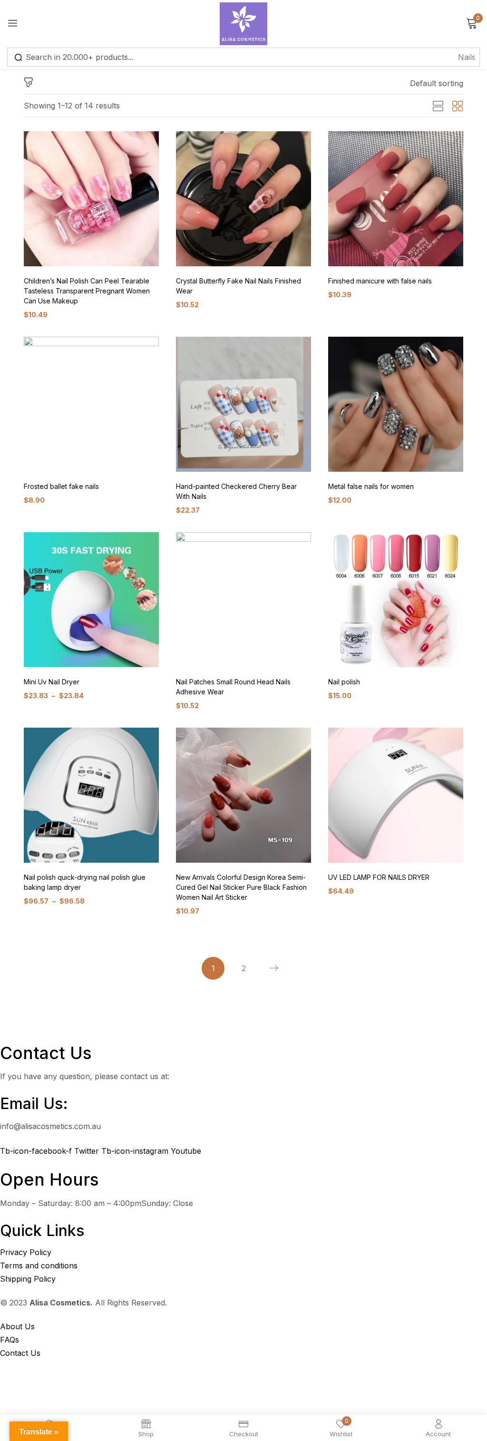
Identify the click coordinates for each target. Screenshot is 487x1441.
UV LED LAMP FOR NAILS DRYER (378, 877)
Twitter (87, 1151)
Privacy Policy (25, 1252)
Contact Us (20, 1353)
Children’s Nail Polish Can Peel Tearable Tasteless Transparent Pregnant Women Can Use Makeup (87, 291)
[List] (438, 106)
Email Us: (34, 1103)
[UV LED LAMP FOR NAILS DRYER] (395, 795)
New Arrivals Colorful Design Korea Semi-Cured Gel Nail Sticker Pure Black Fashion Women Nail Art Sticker (241, 887)
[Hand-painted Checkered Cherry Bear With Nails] (243, 404)
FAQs (9, 1339)
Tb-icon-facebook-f (37, 1151)
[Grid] (457, 106)
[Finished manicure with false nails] (395, 198)
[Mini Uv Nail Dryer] (91, 599)
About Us (17, 1326)
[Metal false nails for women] (395, 404)
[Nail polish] (395, 599)
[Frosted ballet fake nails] (91, 404)
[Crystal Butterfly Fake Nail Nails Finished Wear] (243, 198)
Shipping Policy (28, 1279)
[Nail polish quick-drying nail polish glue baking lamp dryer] (91, 795)
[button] (436, 83)
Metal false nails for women (371, 486)
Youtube (186, 1151)
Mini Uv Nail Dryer (51, 682)
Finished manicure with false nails (380, 281)
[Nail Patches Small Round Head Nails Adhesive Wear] (243, 599)
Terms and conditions (39, 1265)
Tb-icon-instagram (136, 1151)
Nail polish (344, 682)
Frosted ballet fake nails (61, 486)
